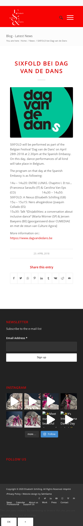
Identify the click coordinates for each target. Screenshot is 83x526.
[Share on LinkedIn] (41, 278)
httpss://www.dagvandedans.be (31, 238)
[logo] (41, 112)
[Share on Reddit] (62, 278)
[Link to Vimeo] (68, 498)
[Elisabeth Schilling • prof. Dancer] (35, 17)
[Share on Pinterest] (34, 278)
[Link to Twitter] (45, 498)
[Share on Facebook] (13, 278)
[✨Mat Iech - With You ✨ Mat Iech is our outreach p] (50, 401)
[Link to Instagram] (62, 498)
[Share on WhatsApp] (27, 278)
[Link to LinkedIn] (51, 498)
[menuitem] (59, 17)
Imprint (67, 489)
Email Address (16, 338)
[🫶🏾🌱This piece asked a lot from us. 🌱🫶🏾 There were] (14, 419)
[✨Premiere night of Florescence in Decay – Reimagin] (32, 419)
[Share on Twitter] (20, 278)
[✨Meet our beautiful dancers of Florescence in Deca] (50, 419)
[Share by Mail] (69, 278)
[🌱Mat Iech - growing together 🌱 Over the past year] (14, 401)
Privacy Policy (14, 493)
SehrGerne (46, 493)
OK (8, 521)
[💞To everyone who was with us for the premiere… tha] (69, 401)
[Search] (59, 17)
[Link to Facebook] (39, 498)
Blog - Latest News (19, 36)
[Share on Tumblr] (48, 278)
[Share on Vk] (55, 278)
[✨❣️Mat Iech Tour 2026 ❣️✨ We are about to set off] (32, 401)
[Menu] (68, 17)
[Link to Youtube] (56, 498)
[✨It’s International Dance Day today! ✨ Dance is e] (69, 419)
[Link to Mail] (74, 498)
